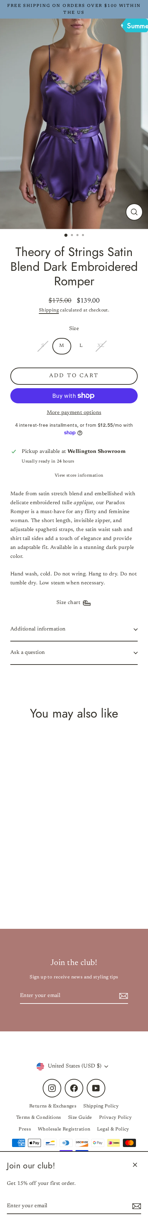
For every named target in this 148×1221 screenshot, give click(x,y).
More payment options (74, 412)
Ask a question (27, 652)
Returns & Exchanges (52, 1106)
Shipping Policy (101, 1106)
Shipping (49, 310)
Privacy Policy (115, 1117)
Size (74, 328)
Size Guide (80, 1117)
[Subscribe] (135, 1206)
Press (25, 1129)
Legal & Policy (113, 1129)
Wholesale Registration (64, 1129)
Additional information (37, 629)
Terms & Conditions (38, 1117)
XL (100, 345)
